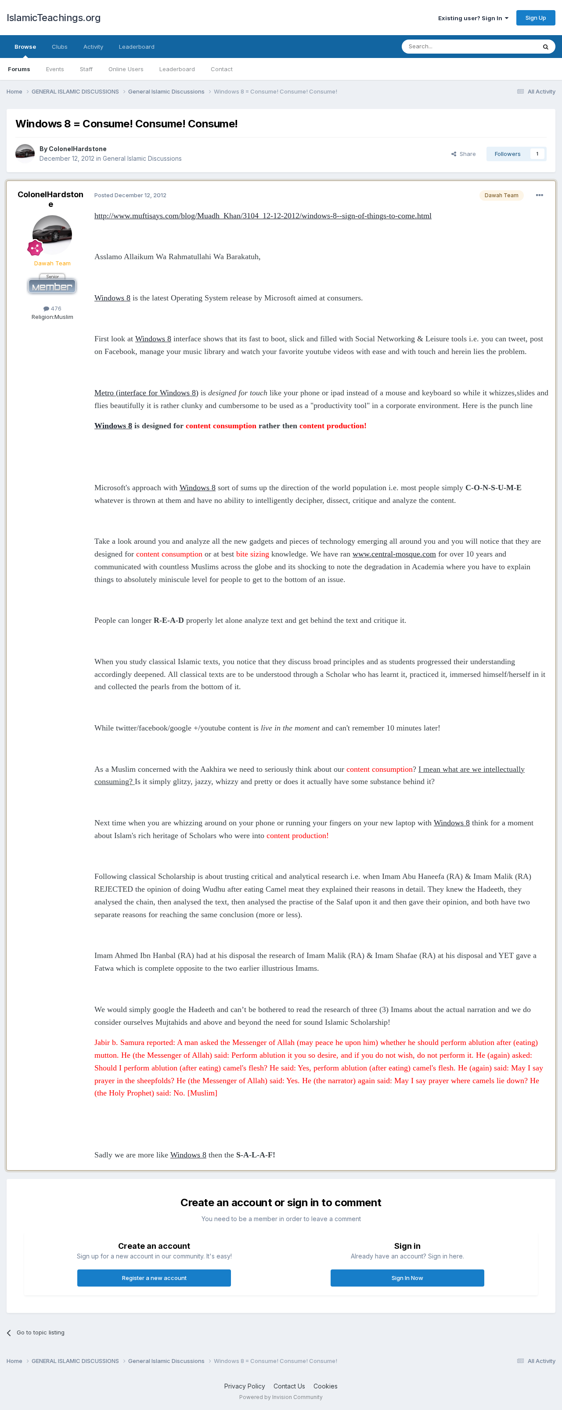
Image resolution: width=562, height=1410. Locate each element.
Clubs (60, 46)
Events (55, 68)
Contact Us (289, 1386)
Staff (86, 68)
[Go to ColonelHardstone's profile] (25, 153)
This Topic (510, 46)
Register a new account (154, 1277)
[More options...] (539, 195)
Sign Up (536, 17)
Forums (19, 68)
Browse (25, 46)
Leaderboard (177, 68)
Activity (93, 46)
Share (466, 153)
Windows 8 (112, 297)
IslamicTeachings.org (54, 17)
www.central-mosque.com (394, 554)
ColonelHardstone (78, 148)
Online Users (126, 68)
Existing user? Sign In (471, 18)
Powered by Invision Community (281, 1397)
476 (55, 308)
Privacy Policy (244, 1386)
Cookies (325, 1386)
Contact (222, 68)
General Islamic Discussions (142, 158)
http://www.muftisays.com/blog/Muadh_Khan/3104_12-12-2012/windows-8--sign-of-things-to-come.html (263, 215)
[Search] (545, 47)
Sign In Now (407, 1277)
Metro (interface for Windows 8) (146, 392)
